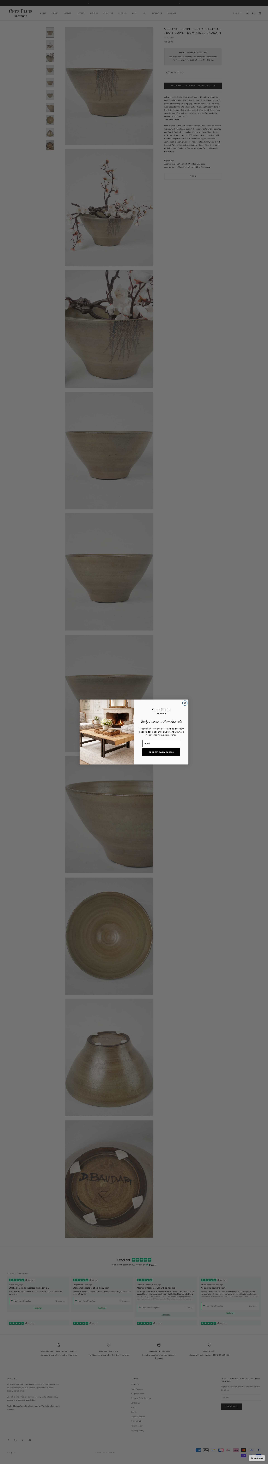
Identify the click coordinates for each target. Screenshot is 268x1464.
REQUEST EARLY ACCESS (161, 752)
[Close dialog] (184, 703)
